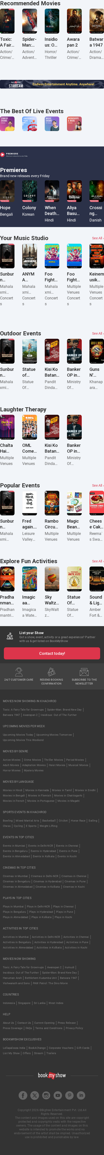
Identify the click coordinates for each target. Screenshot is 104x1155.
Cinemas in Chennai (73, 876)
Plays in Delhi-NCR (38, 906)
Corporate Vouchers (61, 1048)
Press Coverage (12, 1028)
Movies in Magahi (69, 800)
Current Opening (44, 1022)
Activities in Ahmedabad (18, 947)
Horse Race (78, 820)
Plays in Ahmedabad (15, 917)
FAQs (29, 1028)
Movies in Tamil (62, 790)
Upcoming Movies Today (18, 734)
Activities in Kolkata (49, 947)
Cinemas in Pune (75, 881)
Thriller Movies (53, 759)
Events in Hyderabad (43, 851)
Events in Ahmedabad (16, 856)
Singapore (24, 1003)
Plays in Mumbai (13, 906)
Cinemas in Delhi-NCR (44, 876)
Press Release (67, 1022)
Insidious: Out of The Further (59, 715)
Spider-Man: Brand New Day (64, 709)
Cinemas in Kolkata (48, 886)
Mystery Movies (34, 770)
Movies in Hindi (12, 790)
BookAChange (37, 1048)
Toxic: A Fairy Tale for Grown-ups (23, 709)
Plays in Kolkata (41, 917)
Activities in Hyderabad (48, 942)
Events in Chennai (67, 845)
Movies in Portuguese (40, 800)
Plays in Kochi (63, 917)
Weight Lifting (48, 826)
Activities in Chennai (76, 937)
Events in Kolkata (43, 856)
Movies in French (13, 800)
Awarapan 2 (30, 715)
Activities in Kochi (76, 947)
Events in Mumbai (14, 845)
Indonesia (9, 1003)
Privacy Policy (74, 1028)
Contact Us (24, 1022)
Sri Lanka (40, 1003)
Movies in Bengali (14, 795)
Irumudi (69, 967)
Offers (27, 1053)
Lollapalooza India (14, 1048)
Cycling (18, 826)
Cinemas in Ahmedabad (17, 886)
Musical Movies (78, 765)
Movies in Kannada (37, 790)
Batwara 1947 (11, 715)
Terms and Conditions (49, 1028)
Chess (7, 826)
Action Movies (12, 759)
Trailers (51, 1053)
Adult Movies (11, 765)
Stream (38, 1053)
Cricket (63, 820)
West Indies (56, 1003)
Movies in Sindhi (85, 790)
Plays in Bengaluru (14, 911)
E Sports (31, 826)
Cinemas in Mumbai (15, 876)
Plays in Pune (64, 911)
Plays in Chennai (63, 906)
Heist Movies (57, 765)
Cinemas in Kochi (74, 886)
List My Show (11, 1053)
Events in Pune (68, 851)
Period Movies (75, 759)
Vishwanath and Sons (16, 983)
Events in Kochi (67, 856)
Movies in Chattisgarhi (68, 795)
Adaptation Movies (33, 765)
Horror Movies (12, 770)
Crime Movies (32, 759)
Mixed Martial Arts (27, 820)
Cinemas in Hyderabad (47, 881)
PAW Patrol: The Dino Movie (50, 983)
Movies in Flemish (39, 795)
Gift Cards (83, 1048)
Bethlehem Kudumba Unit (41, 978)
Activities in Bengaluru (17, 942)
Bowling (8, 820)
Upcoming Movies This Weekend (23, 740)
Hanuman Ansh (12, 978)
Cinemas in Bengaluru (16, 881)
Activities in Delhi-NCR (46, 937)
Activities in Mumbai (16, 937)
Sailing (93, 820)
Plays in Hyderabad (41, 911)
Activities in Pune (77, 942)
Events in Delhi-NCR (40, 845)
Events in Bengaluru (15, 851)
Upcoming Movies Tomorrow (54, 734)
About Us (8, 1022)
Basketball (49, 820)
